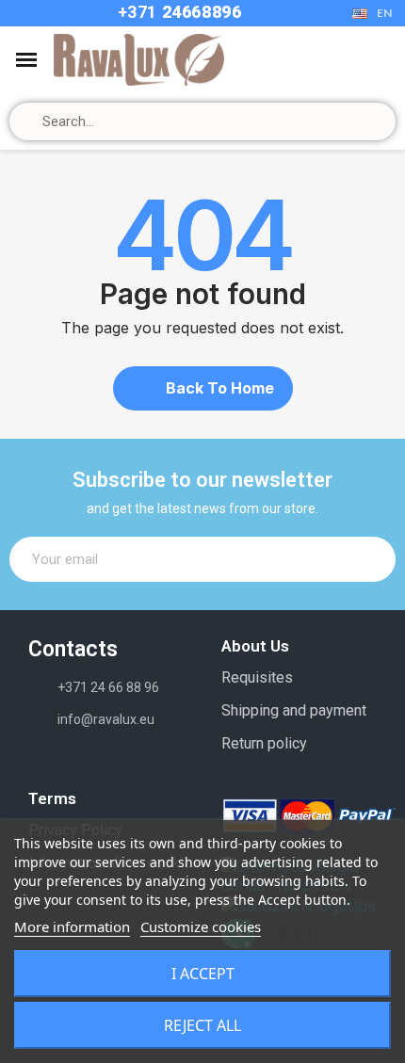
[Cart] (349, 59)
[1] (371, 559)
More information (72, 926)
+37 (133, 12)
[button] (203, 388)
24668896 (199, 12)
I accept (203, 973)
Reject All (202, 1025)
